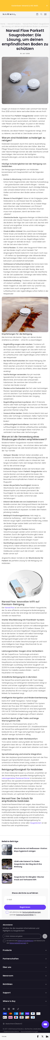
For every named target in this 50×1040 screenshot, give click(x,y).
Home (2, 24)
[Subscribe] (44, 936)
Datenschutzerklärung (25, 941)
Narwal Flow (9, 607)
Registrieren (25, 907)
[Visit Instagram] (8, 1008)
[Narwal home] (9, 14)
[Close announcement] (47, 5)
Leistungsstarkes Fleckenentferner (16, 778)
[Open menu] (45, 14)
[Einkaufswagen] (37, 14)
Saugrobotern (35, 823)
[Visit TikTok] (18, 1008)
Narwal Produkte (14, 24)
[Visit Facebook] (4, 1008)
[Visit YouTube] (13, 1008)
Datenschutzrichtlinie (25, 915)
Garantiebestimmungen (29, 1032)
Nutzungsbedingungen (31, 912)
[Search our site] (41, 14)
